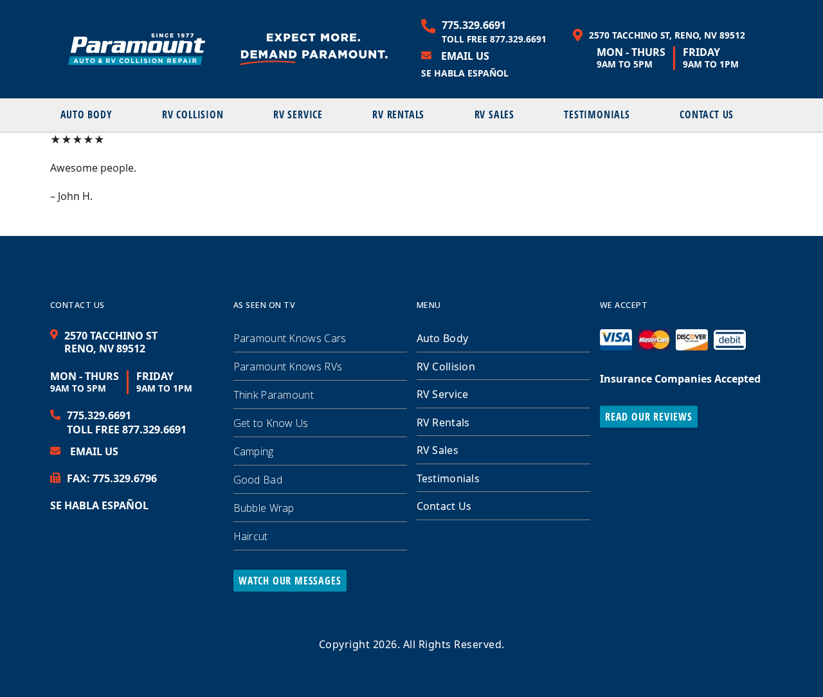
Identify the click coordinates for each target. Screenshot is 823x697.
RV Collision (193, 114)
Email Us (465, 56)
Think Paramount (273, 395)
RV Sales (494, 114)
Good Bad (257, 480)
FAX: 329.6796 (112, 478)
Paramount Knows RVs (288, 366)
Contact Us (707, 114)
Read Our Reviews (648, 417)
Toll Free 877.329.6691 (494, 39)
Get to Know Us (271, 423)
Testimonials (597, 114)
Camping (253, 451)
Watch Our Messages (290, 581)
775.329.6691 (474, 25)
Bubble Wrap (263, 508)
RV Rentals (398, 114)
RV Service (298, 114)
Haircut (250, 536)
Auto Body (86, 114)
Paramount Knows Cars (290, 338)
